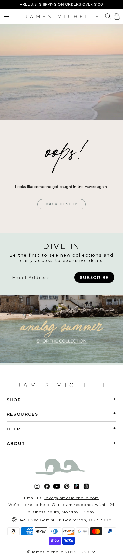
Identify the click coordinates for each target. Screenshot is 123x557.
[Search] (108, 17)
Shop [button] (61, 399)
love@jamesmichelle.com (71, 498)
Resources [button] (61, 413)
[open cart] (117, 16)
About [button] (61, 443)
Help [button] (61, 428)
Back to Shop (61, 204)
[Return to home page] (61, 16)
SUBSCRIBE (94, 277)
